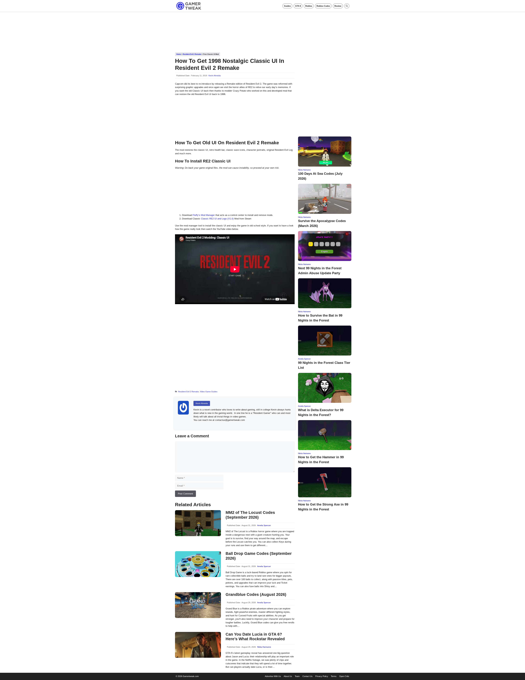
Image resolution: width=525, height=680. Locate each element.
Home (178, 54)
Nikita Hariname (264, 647)
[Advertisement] (262, 31)
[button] (346, 6)
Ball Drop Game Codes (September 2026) (259, 555)
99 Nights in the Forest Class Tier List (324, 365)
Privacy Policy (321, 676)
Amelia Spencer (264, 525)
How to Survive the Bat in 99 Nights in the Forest (320, 318)
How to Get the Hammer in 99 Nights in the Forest (321, 459)
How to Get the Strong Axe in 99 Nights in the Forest (323, 507)
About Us (288, 676)
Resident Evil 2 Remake (192, 54)
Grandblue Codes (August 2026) (256, 594)
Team (297, 676)
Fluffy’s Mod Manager (204, 215)
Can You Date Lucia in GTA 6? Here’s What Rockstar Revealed (255, 636)
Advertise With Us (273, 676)
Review (337, 6)
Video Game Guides (208, 391)
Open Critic (344, 676)
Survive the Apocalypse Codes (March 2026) (322, 223)
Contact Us (307, 676)
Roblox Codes (323, 6)
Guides (287, 6)
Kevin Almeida (214, 75)
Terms (333, 676)
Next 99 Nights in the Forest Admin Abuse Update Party (320, 270)
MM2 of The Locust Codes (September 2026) (250, 514)
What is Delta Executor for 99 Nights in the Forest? (320, 412)
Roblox (308, 6)
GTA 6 (298, 6)
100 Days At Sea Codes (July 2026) (320, 176)
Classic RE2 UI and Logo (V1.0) (217, 218)
